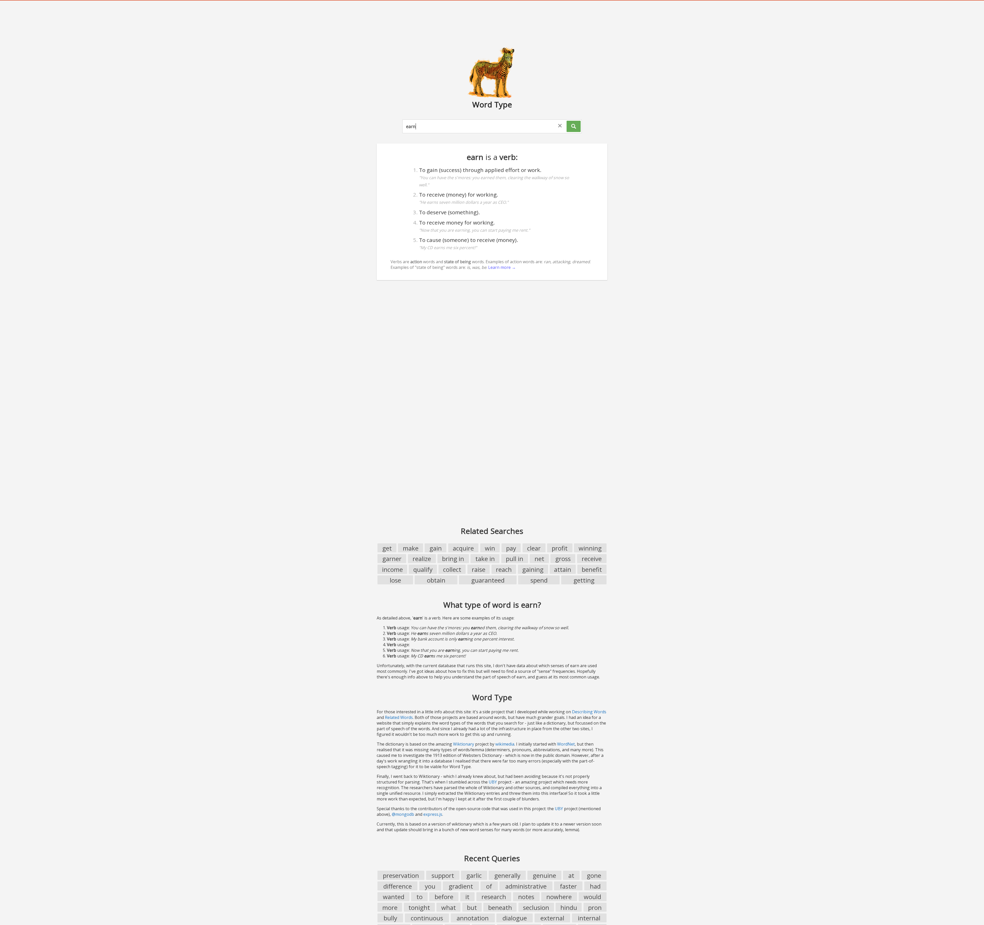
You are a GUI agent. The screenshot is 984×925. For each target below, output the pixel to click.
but (472, 907)
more (389, 907)
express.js (432, 814)
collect (452, 569)
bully (390, 918)
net (539, 558)
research (493, 896)
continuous (427, 918)
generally (507, 875)
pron (595, 907)
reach (504, 569)
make (410, 548)
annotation (473, 918)
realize (422, 558)
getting (583, 580)
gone (594, 875)
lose (395, 580)
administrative (526, 886)
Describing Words (589, 712)
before (444, 896)
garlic (474, 875)
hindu (568, 907)
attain (562, 569)
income (392, 569)
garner (392, 558)
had (595, 886)
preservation (401, 875)
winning (590, 548)
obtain (436, 580)
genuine (544, 875)
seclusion (536, 907)
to (419, 896)
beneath (500, 907)
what (448, 907)
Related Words (399, 717)
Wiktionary (463, 744)
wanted (393, 896)
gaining (533, 569)
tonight (419, 907)
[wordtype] (492, 72)
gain (435, 548)
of (489, 886)
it (467, 896)
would (592, 896)
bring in (453, 558)
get (387, 548)
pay (511, 548)
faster (568, 886)
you (430, 886)
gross (563, 558)
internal (589, 918)
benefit (592, 569)
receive (592, 558)
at (571, 875)
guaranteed (488, 580)
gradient (461, 886)
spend (539, 580)
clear (534, 548)
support (443, 875)
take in (485, 558)
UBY (493, 782)
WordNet (566, 744)
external (552, 918)
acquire (463, 548)
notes (526, 896)
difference (397, 886)
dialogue (515, 918)
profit (560, 548)
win (490, 548)
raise (478, 569)
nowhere (559, 896)
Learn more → (502, 267)
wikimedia (504, 744)
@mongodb (403, 814)
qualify (423, 569)
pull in (514, 558)
